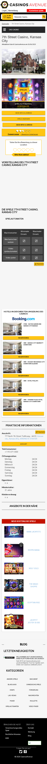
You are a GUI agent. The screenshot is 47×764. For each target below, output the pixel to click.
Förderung (33, 690)
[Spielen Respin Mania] (14, 550)
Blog (29, 736)
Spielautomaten (12, 706)
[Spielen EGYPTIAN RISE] (14, 603)
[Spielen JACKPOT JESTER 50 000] (14, 621)
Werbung (31, 732)
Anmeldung (13, 10)
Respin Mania (34, 550)
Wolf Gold (34, 568)
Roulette (33, 701)
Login (4, 10)
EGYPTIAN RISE (34, 602)
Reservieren (23, 338)
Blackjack (12, 684)
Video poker (33, 706)
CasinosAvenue (27, 757)
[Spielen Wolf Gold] (14, 568)
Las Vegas (12, 695)
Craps (12, 690)
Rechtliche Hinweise (13, 734)
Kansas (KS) (14, 439)
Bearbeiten (40, 264)
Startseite (5, 24)
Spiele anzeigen (23, 119)
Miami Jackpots (34, 532)
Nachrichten (33, 695)
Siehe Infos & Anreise (24, 125)
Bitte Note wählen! (22, 155)
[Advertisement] (23, 189)
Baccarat (34, 679)
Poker (12, 701)
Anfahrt (23, 444)
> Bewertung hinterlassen (29, 134)
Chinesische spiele (33, 684)
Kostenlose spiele (36, 10)
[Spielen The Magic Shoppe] (14, 585)
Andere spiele (12, 679)
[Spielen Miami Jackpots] (14, 532)
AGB (7, 738)
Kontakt (31, 728)
